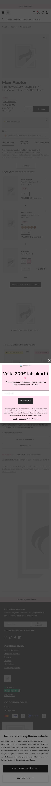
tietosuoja (22, 419)
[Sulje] (49, 360)
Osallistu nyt (25, 401)
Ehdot (15, 419)
